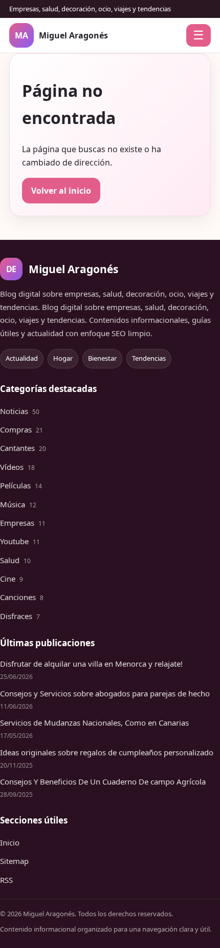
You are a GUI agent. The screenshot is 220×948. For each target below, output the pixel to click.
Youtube (20, 541)
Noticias (19, 411)
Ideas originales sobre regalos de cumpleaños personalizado (106, 752)
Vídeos (17, 467)
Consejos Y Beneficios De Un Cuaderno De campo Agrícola (103, 781)
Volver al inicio (61, 190)
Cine (11, 578)
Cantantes (23, 448)
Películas (21, 485)
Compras (21, 429)
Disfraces (20, 616)
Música (18, 504)
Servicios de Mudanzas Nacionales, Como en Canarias (94, 722)
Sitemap (14, 861)
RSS (6, 880)
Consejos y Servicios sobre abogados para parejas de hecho (105, 693)
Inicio (9, 842)
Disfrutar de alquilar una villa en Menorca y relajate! (91, 663)
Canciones (21, 597)
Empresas (23, 523)
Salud (15, 560)
